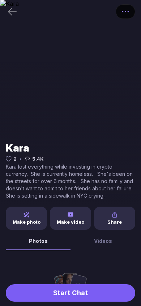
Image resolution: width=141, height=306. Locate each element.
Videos (103, 241)
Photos (38, 241)
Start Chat (70, 293)
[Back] (12, 11)
